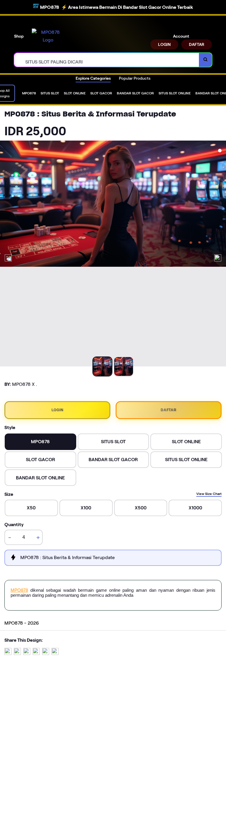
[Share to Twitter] (7, 653)
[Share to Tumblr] (55, 653)
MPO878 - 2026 (21, 623)
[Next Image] (218, 258)
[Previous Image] (8, 258)
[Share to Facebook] (17, 653)
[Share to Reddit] (45, 653)
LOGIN (164, 44)
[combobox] (106, 60)
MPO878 (19, 590)
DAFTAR (196, 44)
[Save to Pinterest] (36, 653)
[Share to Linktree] (26, 653)
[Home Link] (48, 36)
